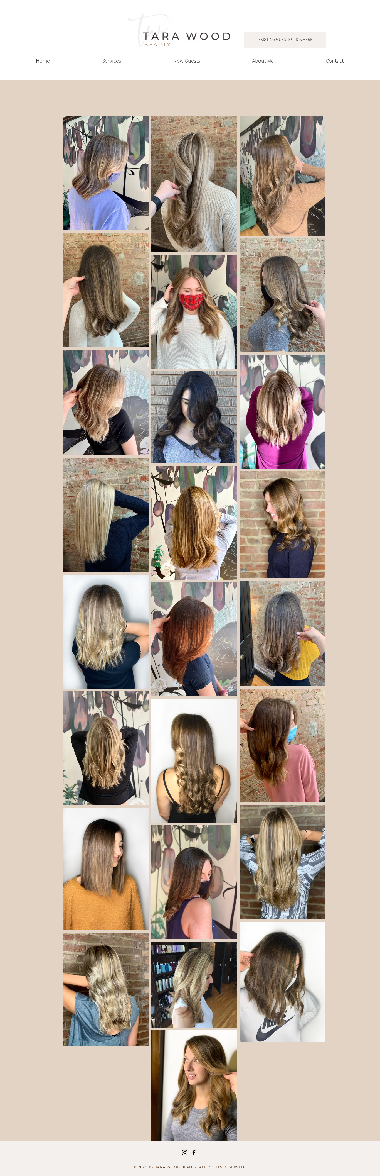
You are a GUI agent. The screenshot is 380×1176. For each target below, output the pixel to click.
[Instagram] (184, 1152)
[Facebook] (194, 1152)
